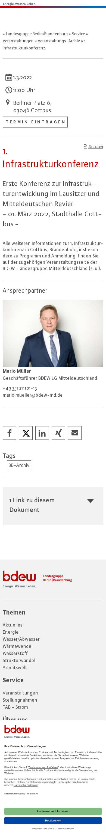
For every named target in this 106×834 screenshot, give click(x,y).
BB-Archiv (19, 465)
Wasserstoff (15, 653)
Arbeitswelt (15, 667)
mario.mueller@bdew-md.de (33, 395)
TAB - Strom (15, 707)
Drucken (95, 146)
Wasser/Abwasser (21, 639)
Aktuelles (13, 625)
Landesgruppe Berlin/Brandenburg (37, 33)
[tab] (53, 504)
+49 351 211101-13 (20, 388)
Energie (11, 632)
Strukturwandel (19, 660)
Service (78, 33)
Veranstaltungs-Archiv (59, 40)
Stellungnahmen (20, 700)
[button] (10, 433)
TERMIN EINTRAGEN (36, 121)
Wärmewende (17, 646)
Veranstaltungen (20, 693)
